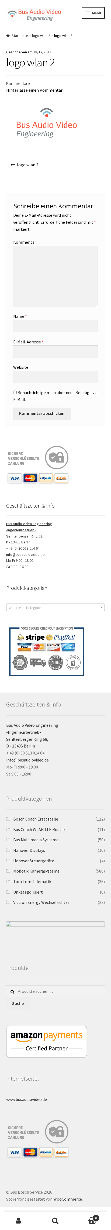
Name (20, 316)
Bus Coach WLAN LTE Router (39, 829)
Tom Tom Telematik (32, 881)
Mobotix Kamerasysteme (36, 871)
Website (20, 367)
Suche (18, 1003)
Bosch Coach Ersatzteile (35, 819)
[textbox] (55, 607)
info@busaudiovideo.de (25, 554)
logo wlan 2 (41, 35)
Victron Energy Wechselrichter (41, 902)
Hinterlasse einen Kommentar (34, 90)
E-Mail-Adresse (28, 341)
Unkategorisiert (28, 892)
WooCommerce (67, 1199)
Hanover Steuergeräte (33, 860)
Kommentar (24, 242)
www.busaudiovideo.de (26, 1099)
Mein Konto (18, 1221)
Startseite (20, 35)
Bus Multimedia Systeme (35, 839)
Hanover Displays (29, 850)
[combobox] (55, 607)
